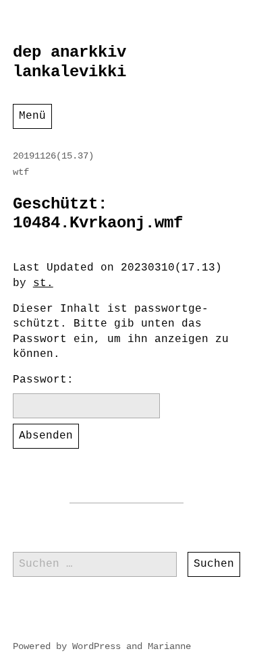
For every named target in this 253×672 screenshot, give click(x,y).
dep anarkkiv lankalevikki (69, 62)
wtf (21, 172)
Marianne (169, 646)
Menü (32, 116)
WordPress (96, 646)
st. (43, 283)
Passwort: (43, 380)
